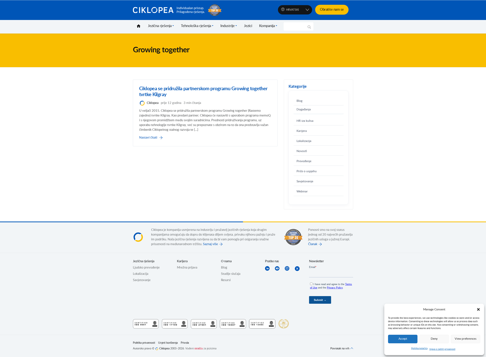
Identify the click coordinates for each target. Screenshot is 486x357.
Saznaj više (210, 244)
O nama (226, 261)
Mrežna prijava (187, 267)
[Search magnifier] (309, 28)
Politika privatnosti (144, 343)
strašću (198, 348)
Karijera (302, 131)
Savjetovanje (305, 181)
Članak (312, 244)
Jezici (248, 26)
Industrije (227, 26)
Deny (434, 338)
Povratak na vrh (340, 348)
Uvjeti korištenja (168, 343)
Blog (299, 101)
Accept (402, 338)
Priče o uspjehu (307, 171)
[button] (478, 309)
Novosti (302, 151)
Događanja (304, 109)
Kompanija (267, 26)
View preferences (465, 338)
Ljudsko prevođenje (146, 267)
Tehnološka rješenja (196, 26)
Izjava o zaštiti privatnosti (442, 349)
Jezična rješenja (160, 26)
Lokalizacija (304, 141)
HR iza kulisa (305, 121)
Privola (185, 343)
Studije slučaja (230, 273)
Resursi (226, 280)
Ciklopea (153, 10)
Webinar (302, 191)
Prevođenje (304, 161)
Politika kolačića (419, 348)
